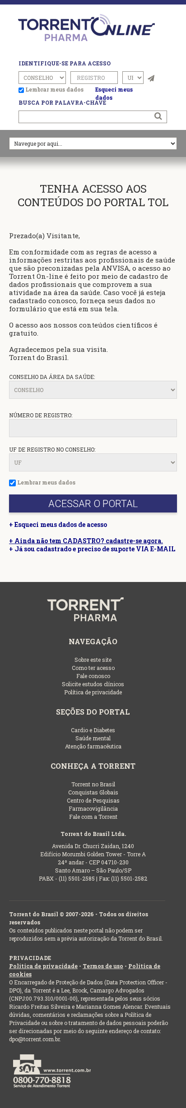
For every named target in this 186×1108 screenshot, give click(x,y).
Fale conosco (93, 675)
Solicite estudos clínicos (93, 684)
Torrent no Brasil (93, 784)
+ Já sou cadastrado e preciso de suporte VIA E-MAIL (92, 549)
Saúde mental (93, 738)
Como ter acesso (93, 667)
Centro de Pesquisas (93, 800)
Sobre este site (93, 659)
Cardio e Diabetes (93, 730)
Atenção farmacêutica (93, 746)
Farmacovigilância (93, 808)
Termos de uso (103, 966)
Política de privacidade (93, 692)
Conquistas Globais (93, 792)
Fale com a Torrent (93, 816)
